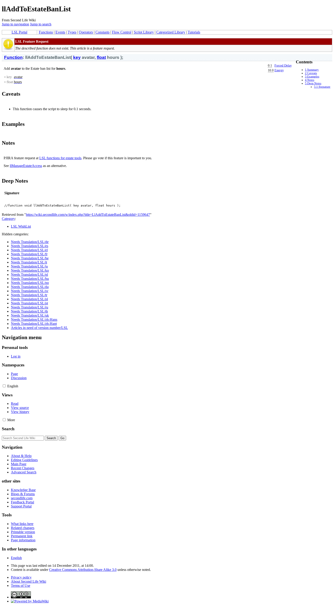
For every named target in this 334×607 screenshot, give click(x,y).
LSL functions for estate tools (60, 158)
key (77, 57)
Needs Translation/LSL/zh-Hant (34, 324)
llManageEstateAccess (26, 166)
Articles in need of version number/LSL (39, 328)
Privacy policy (21, 577)
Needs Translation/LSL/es (29, 246)
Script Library (144, 32)
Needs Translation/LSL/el (29, 250)
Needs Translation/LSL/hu (30, 279)
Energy (279, 70)
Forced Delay (283, 65)
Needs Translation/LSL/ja (29, 266)
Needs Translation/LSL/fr (29, 254)
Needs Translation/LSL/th (29, 311)
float (101, 57)
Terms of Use (20, 585)
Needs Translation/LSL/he (30, 258)
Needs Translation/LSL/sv (29, 291)
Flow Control (121, 32)
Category (8, 219)
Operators (86, 32)
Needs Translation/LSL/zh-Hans (34, 319)
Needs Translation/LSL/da (30, 287)
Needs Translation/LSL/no (30, 283)
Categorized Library (170, 32)
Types (72, 32)
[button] (4, 385)
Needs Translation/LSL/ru (29, 307)
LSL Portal (19, 32)
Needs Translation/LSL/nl (29, 274)
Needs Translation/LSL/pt (29, 303)
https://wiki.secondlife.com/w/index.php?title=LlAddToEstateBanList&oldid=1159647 (88, 214)
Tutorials (194, 32)
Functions (46, 32)
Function (13, 57)
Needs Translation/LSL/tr (29, 295)
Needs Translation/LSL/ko (30, 270)
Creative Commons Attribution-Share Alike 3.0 (83, 570)
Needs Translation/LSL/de (30, 242)
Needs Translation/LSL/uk (30, 315)
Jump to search (40, 24)
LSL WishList (21, 226)
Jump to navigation (15, 24)
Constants (102, 32)
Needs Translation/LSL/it (29, 262)
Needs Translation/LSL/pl (29, 299)
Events (60, 32)
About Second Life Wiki (28, 581)
